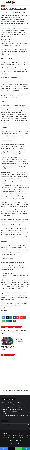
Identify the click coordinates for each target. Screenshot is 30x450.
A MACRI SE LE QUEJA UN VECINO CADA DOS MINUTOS (7, 348)
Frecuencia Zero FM (7, 399)
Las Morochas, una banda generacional (11, 404)
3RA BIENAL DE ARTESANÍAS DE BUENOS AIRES (7, 332)
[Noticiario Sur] (9, 2)
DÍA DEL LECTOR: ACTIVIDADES (20, 338)
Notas (3, 6)
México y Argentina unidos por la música (11, 402)
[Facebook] (3, 317)
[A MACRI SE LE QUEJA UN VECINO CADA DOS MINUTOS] (7, 341)
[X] (7, 317)
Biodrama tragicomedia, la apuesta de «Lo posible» (14, 407)
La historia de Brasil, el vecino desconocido (12, 409)
